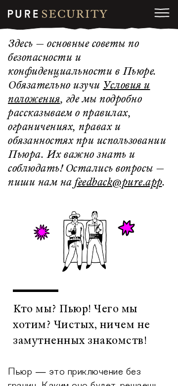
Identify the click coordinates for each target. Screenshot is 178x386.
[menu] (162, 13)
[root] (57, 14)
